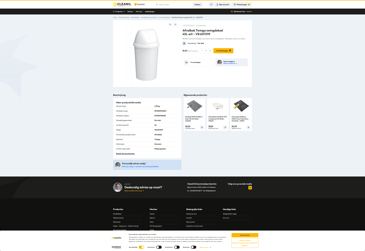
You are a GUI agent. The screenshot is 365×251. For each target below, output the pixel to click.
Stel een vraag (127, 166)
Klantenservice (243, 11)
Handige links (229, 209)
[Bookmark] (175, 25)
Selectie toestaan (245, 240)
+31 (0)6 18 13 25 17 (196, 191)
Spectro (152, 218)
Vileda (152, 230)
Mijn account (190, 222)
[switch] (159, 247)
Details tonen (204, 247)
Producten (119, 11)
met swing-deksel (164, 17)
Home (115, 17)
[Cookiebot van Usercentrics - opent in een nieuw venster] (116, 247)
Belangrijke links (194, 209)
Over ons (139, 11)
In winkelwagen (222, 51)
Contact (189, 218)
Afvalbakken (135, 17)
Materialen (117, 222)
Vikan (152, 222)
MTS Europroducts (156, 226)
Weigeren (245, 245)
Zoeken (197, 4)
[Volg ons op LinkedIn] (250, 187)
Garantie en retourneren (194, 226)
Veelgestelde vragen (230, 214)
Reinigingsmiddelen (120, 230)
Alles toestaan (245, 235)
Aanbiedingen (150, 11)
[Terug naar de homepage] (129, 4)
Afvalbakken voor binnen (149, 17)
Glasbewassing (118, 218)
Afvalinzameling (124, 17)
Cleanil (152, 214)
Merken (130, 11)
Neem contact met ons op (133, 191)
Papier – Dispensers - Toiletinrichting (125, 226)
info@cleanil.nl (211, 191)
